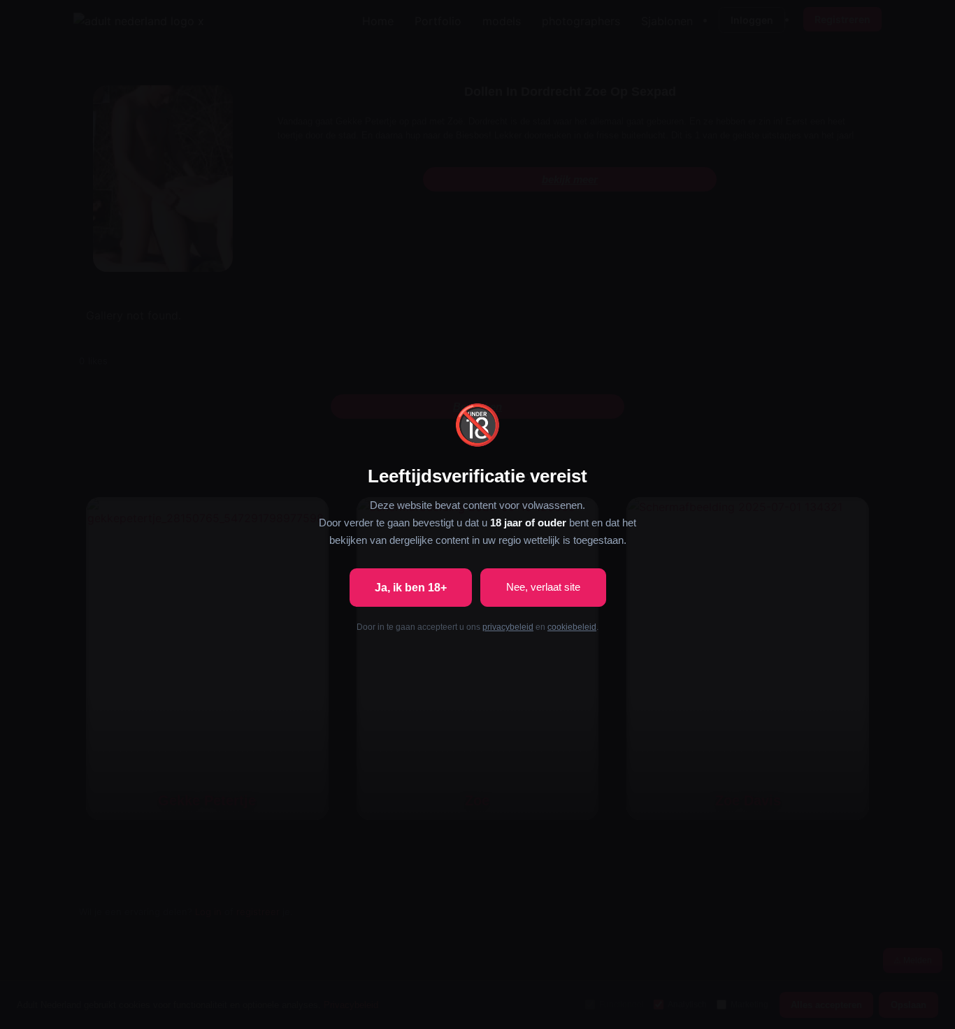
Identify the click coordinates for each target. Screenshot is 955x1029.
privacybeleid (507, 627)
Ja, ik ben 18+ (411, 587)
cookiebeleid (571, 627)
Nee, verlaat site (543, 587)
